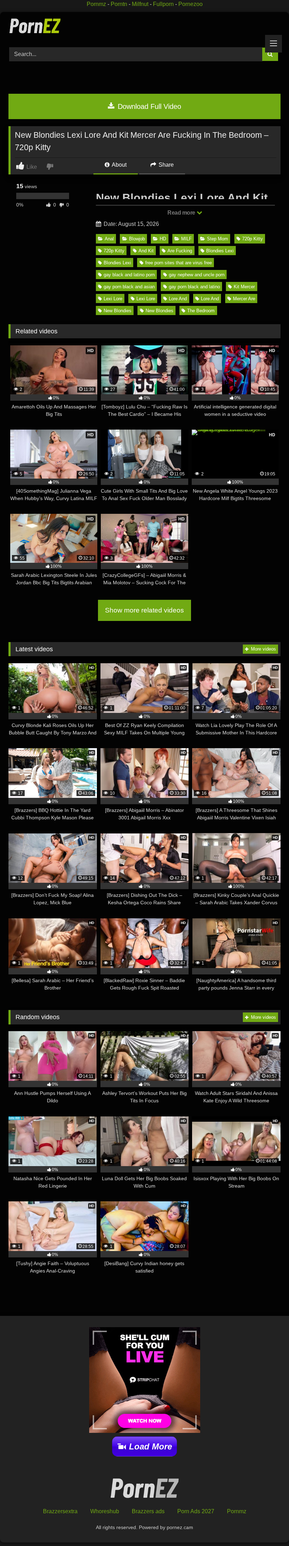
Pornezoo (190, 4)
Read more (181, 213)
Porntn (119, 4)
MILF (186, 238)
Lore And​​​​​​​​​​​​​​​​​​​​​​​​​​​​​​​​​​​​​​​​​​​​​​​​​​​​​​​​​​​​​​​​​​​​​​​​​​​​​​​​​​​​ (210, 298)
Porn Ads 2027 (195, 1511)
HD (163, 238)
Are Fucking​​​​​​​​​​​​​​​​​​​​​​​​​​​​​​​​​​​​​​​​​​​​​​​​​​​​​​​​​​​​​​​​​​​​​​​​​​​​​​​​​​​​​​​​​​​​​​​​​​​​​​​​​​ (179, 250)
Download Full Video (148, 106)
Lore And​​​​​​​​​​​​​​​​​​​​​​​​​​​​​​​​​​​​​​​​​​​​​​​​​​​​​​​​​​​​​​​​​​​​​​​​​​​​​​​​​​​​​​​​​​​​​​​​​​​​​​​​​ (178, 298)
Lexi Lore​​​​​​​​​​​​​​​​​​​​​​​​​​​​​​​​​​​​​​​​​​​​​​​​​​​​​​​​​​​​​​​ (145, 298)
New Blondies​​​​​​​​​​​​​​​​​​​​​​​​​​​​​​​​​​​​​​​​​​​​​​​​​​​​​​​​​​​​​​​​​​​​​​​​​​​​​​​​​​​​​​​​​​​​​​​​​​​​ (159, 310)
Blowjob (137, 238)
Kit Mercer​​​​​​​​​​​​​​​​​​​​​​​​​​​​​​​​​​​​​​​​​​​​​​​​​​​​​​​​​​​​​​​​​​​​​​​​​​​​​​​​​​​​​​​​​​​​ (244, 286)
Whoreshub (104, 1511)
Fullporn (163, 4)
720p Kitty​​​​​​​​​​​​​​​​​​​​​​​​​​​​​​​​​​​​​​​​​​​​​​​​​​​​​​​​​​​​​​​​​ (252, 238)
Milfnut (140, 4)
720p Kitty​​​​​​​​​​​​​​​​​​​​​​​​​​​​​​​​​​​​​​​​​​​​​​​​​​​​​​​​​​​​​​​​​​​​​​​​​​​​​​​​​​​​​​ (114, 250)
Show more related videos (144, 610)
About (119, 165)
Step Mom (217, 238)
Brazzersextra (60, 1511)
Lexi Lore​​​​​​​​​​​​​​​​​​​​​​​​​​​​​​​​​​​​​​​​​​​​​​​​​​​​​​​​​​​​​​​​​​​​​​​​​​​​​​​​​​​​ (113, 298)
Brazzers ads (148, 1511)
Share (165, 165)
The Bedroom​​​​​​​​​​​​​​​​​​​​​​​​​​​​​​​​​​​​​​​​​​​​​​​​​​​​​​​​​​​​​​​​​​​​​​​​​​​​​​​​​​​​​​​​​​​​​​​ (201, 310)
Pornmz (96, 4)
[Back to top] (267, 1525)
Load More (150, 1446)
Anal (109, 238)
